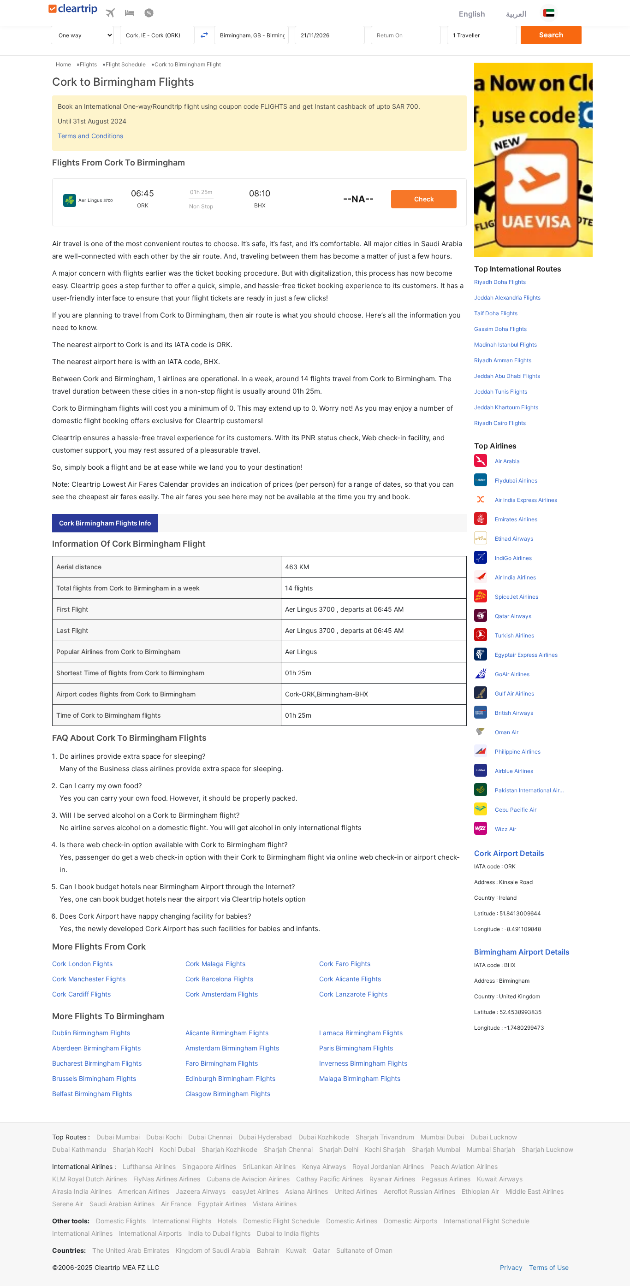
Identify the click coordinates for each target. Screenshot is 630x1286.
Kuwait (296, 1250)
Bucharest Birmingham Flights (97, 1063)
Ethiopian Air (480, 1191)
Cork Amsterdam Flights (221, 994)
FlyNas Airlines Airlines (166, 1179)
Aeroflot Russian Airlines (419, 1191)
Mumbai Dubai (442, 1137)
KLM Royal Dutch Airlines (89, 1179)
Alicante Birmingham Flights (226, 1033)
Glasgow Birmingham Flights (227, 1093)
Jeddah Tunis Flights (500, 391)
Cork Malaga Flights (215, 963)
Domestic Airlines (351, 1221)
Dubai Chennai (210, 1137)
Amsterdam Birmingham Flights (232, 1048)
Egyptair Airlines (222, 1204)
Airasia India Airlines (82, 1191)
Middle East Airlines (534, 1191)
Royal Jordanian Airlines (388, 1166)
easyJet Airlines (255, 1191)
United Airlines (355, 1191)
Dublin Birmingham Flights (91, 1033)
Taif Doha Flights (495, 313)
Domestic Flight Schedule (281, 1221)
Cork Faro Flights (344, 963)
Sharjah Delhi (338, 1149)
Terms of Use (549, 1267)
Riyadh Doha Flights (500, 281)
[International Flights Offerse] (149, 14)
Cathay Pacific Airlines (329, 1179)
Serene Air (67, 1204)
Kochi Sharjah (385, 1149)
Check (424, 199)
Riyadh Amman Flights (502, 360)
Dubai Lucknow (493, 1137)
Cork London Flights (82, 963)
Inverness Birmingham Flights (363, 1063)
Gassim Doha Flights (500, 328)
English (472, 13)
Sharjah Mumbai (436, 1149)
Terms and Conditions (90, 136)
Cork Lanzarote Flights (353, 994)
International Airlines (82, 1233)
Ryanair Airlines (392, 1179)
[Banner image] (533, 159)
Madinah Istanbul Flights (505, 344)
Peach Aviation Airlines (464, 1166)
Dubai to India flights (288, 1233)
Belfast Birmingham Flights (92, 1093)
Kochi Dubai (177, 1149)
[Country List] (549, 13)
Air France (176, 1204)
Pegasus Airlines (446, 1179)
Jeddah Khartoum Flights (506, 407)
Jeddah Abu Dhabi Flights (507, 375)
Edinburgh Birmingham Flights (230, 1078)
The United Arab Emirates (130, 1250)
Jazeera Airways (201, 1191)
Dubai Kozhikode (323, 1137)
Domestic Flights (121, 1221)
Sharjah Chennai (288, 1149)
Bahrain (268, 1250)
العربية (516, 13)
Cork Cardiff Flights (81, 994)
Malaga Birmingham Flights (359, 1078)
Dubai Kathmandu (79, 1149)
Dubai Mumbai (118, 1137)
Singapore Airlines (209, 1166)
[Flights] (110, 14)
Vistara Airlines (275, 1204)
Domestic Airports (410, 1221)
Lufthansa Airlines (149, 1166)
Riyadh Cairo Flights (500, 422)
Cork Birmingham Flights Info (105, 523)
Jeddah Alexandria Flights (507, 297)
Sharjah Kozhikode (229, 1149)
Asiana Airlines (306, 1191)
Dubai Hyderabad (265, 1137)
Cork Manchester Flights (88, 979)
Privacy (511, 1267)
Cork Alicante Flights (350, 979)
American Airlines (143, 1191)
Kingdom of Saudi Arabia (213, 1250)
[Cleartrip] (73, 10)
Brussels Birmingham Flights (94, 1078)
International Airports (150, 1233)
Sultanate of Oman (364, 1250)
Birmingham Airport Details (522, 951)
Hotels (227, 1221)
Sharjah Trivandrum (385, 1137)
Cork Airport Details (509, 853)
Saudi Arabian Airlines (122, 1204)
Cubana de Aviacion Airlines (248, 1179)
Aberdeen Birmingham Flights (96, 1048)
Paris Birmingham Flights (356, 1048)
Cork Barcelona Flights (219, 979)
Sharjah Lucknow (547, 1149)
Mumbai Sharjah (491, 1149)
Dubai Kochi (164, 1137)
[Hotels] (129, 14)
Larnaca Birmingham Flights (361, 1033)
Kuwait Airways (500, 1179)
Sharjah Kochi (133, 1149)
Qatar (321, 1250)
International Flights (181, 1221)
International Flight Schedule (486, 1221)
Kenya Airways (324, 1166)
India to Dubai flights (219, 1233)
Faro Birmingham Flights (221, 1063)
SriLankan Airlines (269, 1166)
